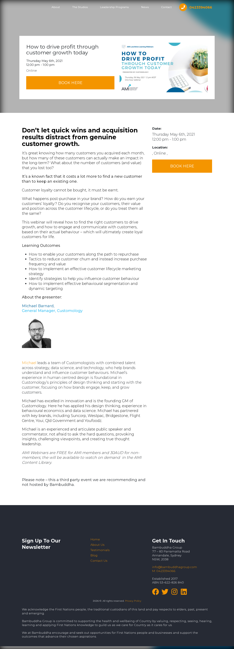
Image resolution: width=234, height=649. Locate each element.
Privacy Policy (133, 600)
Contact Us (98, 560)
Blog (93, 555)
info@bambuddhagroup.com (174, 567)
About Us (97, 544)
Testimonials (100, 550)
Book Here (70, 82)
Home (95, 539)
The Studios (80, 7)
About (56, 7)
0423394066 (200, 7)
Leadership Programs (114, 7)
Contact (166, 7)
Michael (29, 363)
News (145, 7)
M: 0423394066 (163, 571)
